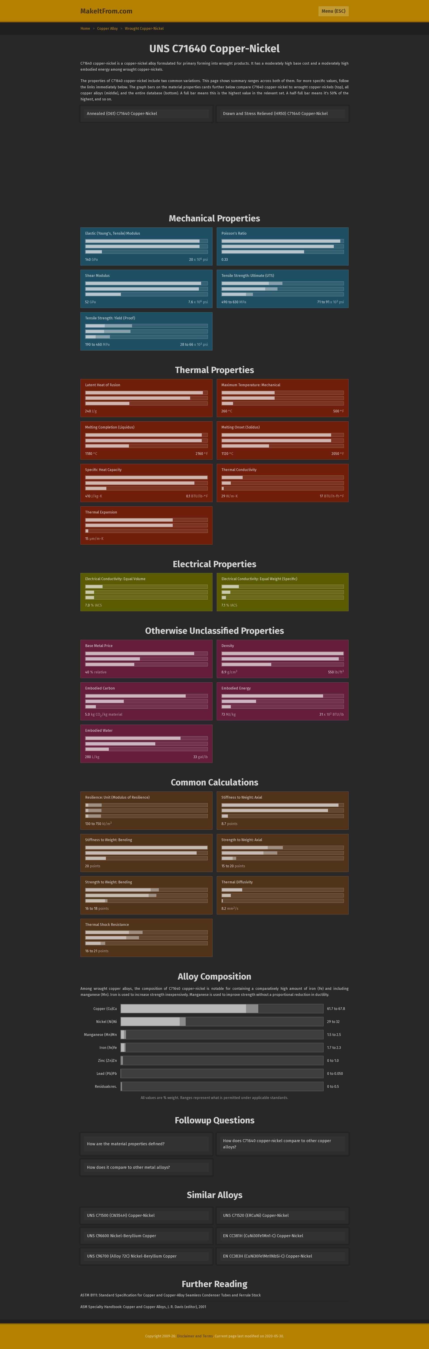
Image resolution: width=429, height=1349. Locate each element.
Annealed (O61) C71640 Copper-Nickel (122, 113)
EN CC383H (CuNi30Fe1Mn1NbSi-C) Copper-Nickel (267, 1256)
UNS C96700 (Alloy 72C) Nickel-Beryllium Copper (132, 1256)
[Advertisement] (214, 167)
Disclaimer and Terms (195, 1336)
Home (85, 28)
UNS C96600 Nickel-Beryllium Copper (121, 1235)
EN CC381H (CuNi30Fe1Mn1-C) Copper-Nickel (263, 1235)
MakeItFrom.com (106, 11)
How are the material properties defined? (125, 1143)
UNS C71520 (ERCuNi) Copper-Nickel (256, 1215)
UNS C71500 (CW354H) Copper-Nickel (121, 1215)
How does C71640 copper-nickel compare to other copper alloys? (277, 1143)
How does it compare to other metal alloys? (128, 1167)
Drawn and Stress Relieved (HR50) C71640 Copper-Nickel (275, 113)
